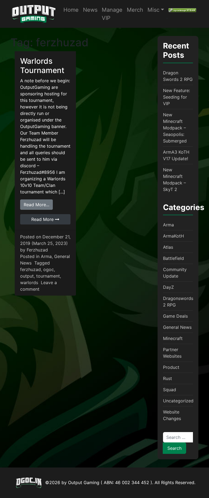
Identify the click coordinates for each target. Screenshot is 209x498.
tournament (48, 276)
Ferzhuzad (37, 250)
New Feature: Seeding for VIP (176, 97)
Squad (169, 389)
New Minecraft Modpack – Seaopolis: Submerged (175, 128)
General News (177, 327)
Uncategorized (178, 400)
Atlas (168, 247)
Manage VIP (112, 14)
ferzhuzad (30, 269)
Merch (135, 10)
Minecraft (173, 338)
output (27, 276)
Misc (153, 10)
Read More (43, 219)
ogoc (48, 269)
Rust (167, 378)
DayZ (168, 287)
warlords (29, 282)
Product (171, 367)
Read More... (38, 204)
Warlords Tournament (42, 65)
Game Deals (175, 316)
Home (71, 10)
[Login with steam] (182, 10)
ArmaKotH (173, 236)
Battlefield (173, 258)
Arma (46, 256)
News (90, 10)
